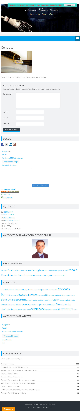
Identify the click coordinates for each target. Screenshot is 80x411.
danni (4, 299)
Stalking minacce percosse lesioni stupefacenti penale (20, 390)
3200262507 (8, 212)
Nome (6, 112)
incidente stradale (52, 270)
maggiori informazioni (56, 5)
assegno (35, 289)
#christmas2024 (8, 158)
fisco (30, 300)
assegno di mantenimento (47, 289)
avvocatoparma (14, 295)
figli (27, 300)
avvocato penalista (28, 294)
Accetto (69, 5)
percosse (32, 304)
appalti (27, 289)
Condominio (13, 270)
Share (14, 165)
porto (37, 305)
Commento (7, 94)
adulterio (4, 289)
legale (59, 270)
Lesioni (56, 299)
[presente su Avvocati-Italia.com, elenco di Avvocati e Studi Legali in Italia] (10, 192)
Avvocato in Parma (7, 364)
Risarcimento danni (13, 275)
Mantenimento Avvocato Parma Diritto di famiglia (18, 383)
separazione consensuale (51, 309)
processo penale (45, 304)
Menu (77, 38)
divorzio (28, 270)
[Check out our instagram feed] (14, 144)
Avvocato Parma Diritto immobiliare (13, 393)
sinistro (38, 276)
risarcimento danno (8, 309)
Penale (72, 270)
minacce (4, 304)
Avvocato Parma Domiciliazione (12, 377)
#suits (4, 155)
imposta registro (37, 300)
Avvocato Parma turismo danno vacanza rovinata (18, 380)
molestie (10, 305)
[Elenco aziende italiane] (7, 195)
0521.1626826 (8, 215)
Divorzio (12, 299)
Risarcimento (63, 304)
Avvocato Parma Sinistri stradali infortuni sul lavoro (19, 370)
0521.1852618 (9, 218)
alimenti (21, 289)
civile (42, 295)
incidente (47, 300)
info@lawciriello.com (12, 220)
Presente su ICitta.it (8, 189)
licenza (62, 300)
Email (5, 118)
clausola (52, 295)
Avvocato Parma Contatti (9, 373)
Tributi (75, 309)
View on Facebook (6, 165)
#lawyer (5, 151)
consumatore (67, 295)
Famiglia (37, 270)
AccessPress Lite (46, 407)
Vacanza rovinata (60, 276)
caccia (5, 270)
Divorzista (21, 299)
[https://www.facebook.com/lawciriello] (2, 144)
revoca (53, 305)
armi (2, 270)
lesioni (62, 270)
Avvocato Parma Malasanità (10, 386)
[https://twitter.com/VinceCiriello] (6, 144)
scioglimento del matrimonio (23, 309)
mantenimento (69, 300)
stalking (69, 308)
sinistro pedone (48, 275)
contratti (73, 295)
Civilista (47, 295)
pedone (18, 304)
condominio (58, 295)
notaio (13, 305)
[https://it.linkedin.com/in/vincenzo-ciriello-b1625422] (10, 144)
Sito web (6, 124)
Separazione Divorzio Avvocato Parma (14, 367)
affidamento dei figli (13, 289)
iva (51, 300)
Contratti (22, 270)
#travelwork (18, 158)
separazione (30, 275)
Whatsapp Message (11, 162)
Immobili (45, 270)
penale (25, 304)
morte (66, 270)
